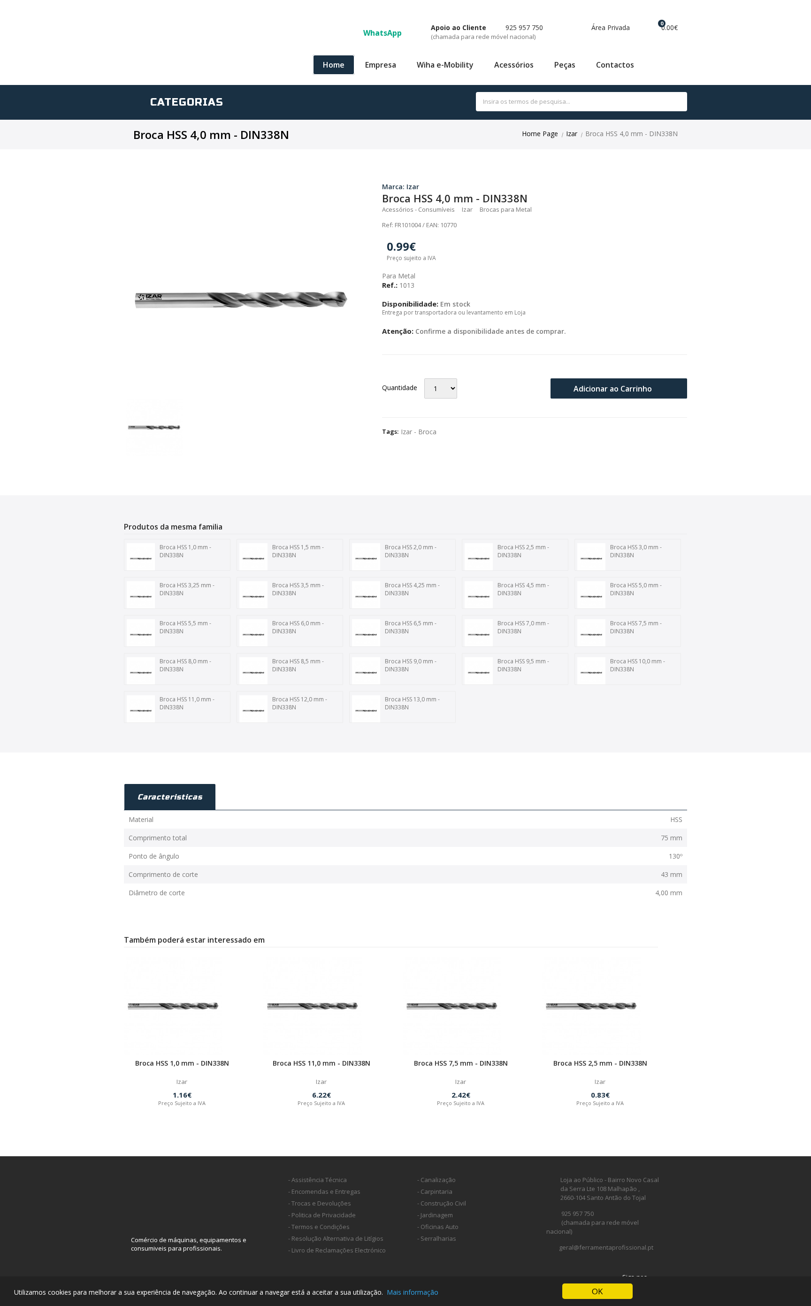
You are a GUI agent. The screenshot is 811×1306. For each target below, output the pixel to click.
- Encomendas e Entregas (324, 1191)
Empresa (380, 65)
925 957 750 (487, 32)
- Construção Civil (441, 1203)
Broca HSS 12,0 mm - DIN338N (299, 703)
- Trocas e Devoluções (319, 1203)
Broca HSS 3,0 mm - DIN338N (636, 551)
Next (370, 275)
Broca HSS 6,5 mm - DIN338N (410, 627)
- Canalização (436, 1179)
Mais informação (412, 1292)
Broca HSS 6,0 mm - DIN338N (298, 627)
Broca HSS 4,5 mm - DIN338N (523, 589)
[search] (669, 102)
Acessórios (514, 65)
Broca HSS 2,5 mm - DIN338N (523, 551)
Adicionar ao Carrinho (614, 389)
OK (597, 1291)
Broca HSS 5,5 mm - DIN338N (185, 627)
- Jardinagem (435, 1215)
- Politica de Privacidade (322, 1215)
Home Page (540, 133)
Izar (571, 133)
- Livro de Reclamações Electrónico (337, 1250)
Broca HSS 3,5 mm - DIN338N (298, 589)
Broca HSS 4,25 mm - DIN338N (412, 589)
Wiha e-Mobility (445, 65)
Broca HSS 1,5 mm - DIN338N (298, 551)
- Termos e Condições (319, 1226)
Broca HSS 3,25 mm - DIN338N (187, 589)
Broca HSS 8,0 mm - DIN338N (185, 665)
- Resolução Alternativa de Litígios (335, 1238)
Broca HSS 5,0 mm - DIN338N (636, 589)
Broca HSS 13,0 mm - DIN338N (412, 703)
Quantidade (399, 387)
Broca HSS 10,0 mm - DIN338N (637, 665)
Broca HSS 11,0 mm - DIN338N (187, 703)
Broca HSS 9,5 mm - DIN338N (523, 665)
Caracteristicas (170, 796)
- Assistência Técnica (317, 1179)
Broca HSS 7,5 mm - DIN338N (636, 627)
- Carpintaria (434, 1191)
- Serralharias (436, 1238)
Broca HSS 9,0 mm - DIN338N (410, 665)
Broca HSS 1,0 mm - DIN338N (185, 551)
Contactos (615, 65)
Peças (564, 65)
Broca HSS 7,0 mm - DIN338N (523, 627)
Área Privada (609, 27)
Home (333, 65)
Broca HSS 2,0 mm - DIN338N (410, 551)
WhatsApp (383, 33)
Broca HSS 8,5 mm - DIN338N (298, 665)
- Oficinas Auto (438, 1226)
